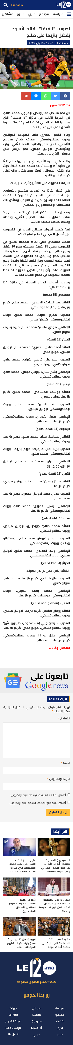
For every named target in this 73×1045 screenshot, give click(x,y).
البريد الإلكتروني (58, 778)
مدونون (37, 1021)
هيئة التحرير (13, 1021)
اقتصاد (59, 1021)
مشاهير (7, 14)
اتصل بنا (13, 1034)
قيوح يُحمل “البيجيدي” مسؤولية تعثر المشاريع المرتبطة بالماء (21, 943)
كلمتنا (36, 1014)
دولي (36, 1034)
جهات (13, 1008)
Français (17, 4)
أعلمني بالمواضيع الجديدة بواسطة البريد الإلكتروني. (37, 802)
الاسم (65, 762)
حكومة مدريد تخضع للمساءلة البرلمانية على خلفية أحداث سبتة (55, 943)
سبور (20, 14)
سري (31, 14)
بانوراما (13, 1014)
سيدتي (36, 1008)
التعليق (64, 718)
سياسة (58, 14)
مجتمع (44, 14)
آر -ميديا (36, 1027)
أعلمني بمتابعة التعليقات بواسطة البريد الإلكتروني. (38, 794)
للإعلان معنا (13, 1027)
